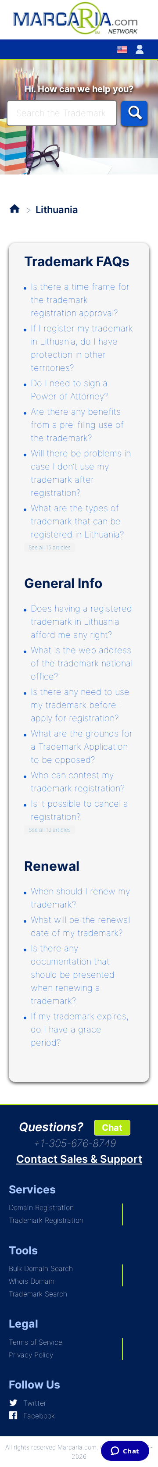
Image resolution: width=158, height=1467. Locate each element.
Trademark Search (38, 1293)
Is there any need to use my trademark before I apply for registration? (80, 705)
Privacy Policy (31, 1354)
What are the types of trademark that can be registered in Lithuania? (77, 521)
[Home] (79, 17)
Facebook (39, 1415)
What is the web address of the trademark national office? (82, 663)
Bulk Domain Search (41, 1268)
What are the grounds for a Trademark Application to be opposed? (82, 746)
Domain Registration (41, 1207)
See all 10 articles (50, 829)
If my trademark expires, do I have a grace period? (80, 1029)
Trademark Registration (46, 1220)
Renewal (51, 866)
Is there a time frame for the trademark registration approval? (80, 299)
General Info (63, 583)
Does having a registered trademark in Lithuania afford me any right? (81, 621)
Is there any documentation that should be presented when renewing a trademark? (73, 974)
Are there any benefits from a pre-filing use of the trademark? (77, 424)
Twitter (34, 1403)
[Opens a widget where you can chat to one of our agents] (125, 1452)
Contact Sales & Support (79, 1159)
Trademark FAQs (76, 261)
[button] (141, 49)
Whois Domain (31, 1281)
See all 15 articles (50, 547)
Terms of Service (35, 1342)
